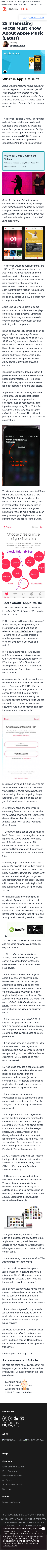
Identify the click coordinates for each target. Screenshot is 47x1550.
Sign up (6, 1489)
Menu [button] (40, 9)
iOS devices (34, 652)
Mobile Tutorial (29, 4)
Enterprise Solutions (13, 1466)
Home (2, 1)
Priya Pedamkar (17, 45)
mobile (5, 1005)
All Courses (8, 1480)
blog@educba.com (33, 17)
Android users (9, 821)
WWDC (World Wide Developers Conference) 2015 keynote (22, 93)
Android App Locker (17, 1382)
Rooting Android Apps (18, 1389)
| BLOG (24, 9)
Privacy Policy (10, 1546)
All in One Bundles (12, 1484)
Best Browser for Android (19, 1392)
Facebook (7, 1149)
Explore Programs (12, 1475)
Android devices (23, 631)
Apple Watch (25, 1262)
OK (43, 1528)
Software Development (18, 1)
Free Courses (9, 1471)
